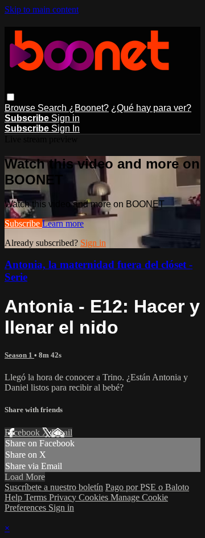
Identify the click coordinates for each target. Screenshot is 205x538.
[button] (10, 97)
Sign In (65, 128)
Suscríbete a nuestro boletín (54, 487)
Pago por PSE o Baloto (147, 487)
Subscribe (23, 223)
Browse (21, 108)
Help (14, 497)
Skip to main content (42, 9)
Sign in (65, 118)
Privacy (64, 497)
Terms (36, 497)
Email (61, 432)
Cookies (94, 497)
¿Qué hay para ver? (151, 108)
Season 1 (19, 355)
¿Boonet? (89, 108)
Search (53, 108)
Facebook (23, 432)
